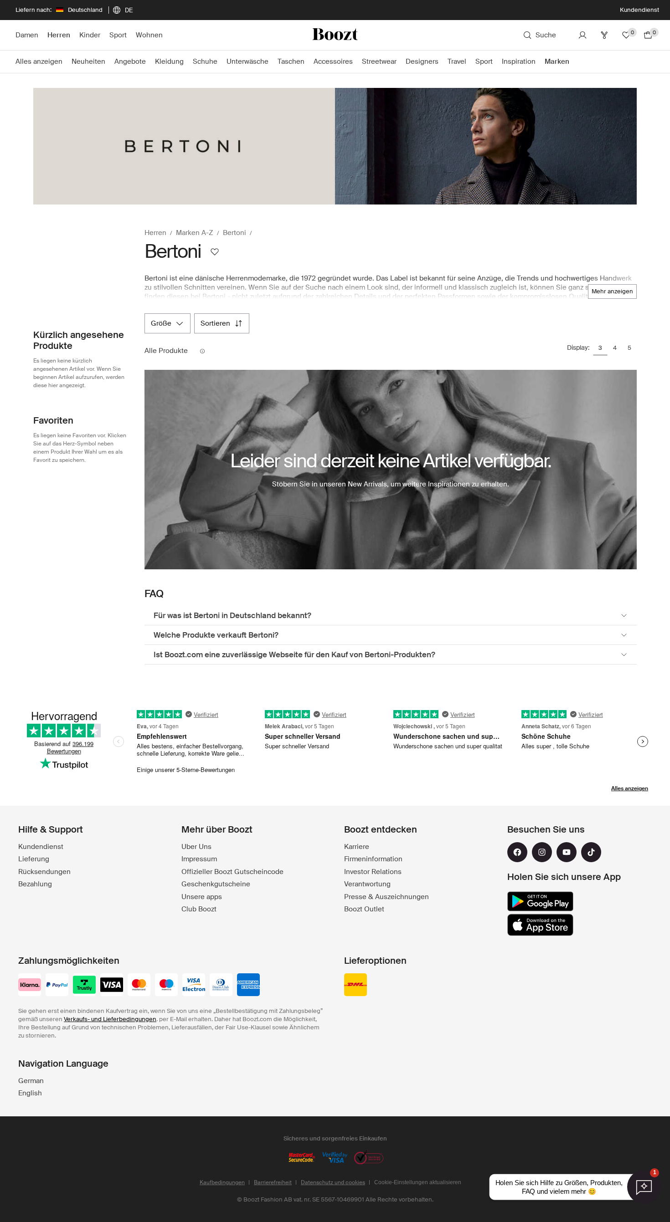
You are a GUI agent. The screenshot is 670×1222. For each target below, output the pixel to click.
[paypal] (57, 985)
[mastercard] (139, 985)
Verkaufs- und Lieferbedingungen (110, 1019)
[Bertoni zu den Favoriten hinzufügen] (215, 252)
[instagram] (542, 852)
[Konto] (582, 35)
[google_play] (540, 901)
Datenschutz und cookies (333, 1182)
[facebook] (517, 852)
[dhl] (355, 985)
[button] (612, 291)
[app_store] (540, 925)
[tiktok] (591, 852)
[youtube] (567, 852)
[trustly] (84, 985)
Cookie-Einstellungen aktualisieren (417, 1182)
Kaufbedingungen (222, 1182)
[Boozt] (335, 35)
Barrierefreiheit (273, 1182)
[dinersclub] (221, 985)
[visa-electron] (193, 985)
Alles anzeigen (629, 788)
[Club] (604, 35)
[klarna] (29, 985)
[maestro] (166, 985)
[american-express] (248, 985)
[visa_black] (111, 985)
